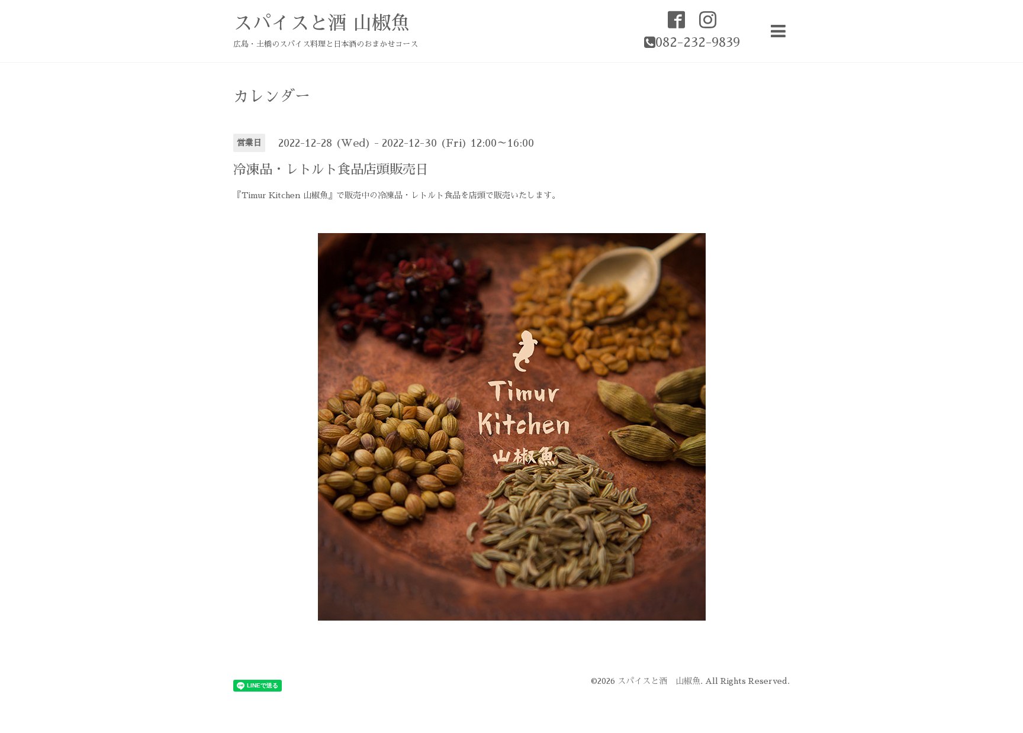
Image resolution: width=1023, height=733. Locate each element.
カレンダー (271, 96)
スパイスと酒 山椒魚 (321, 23)
